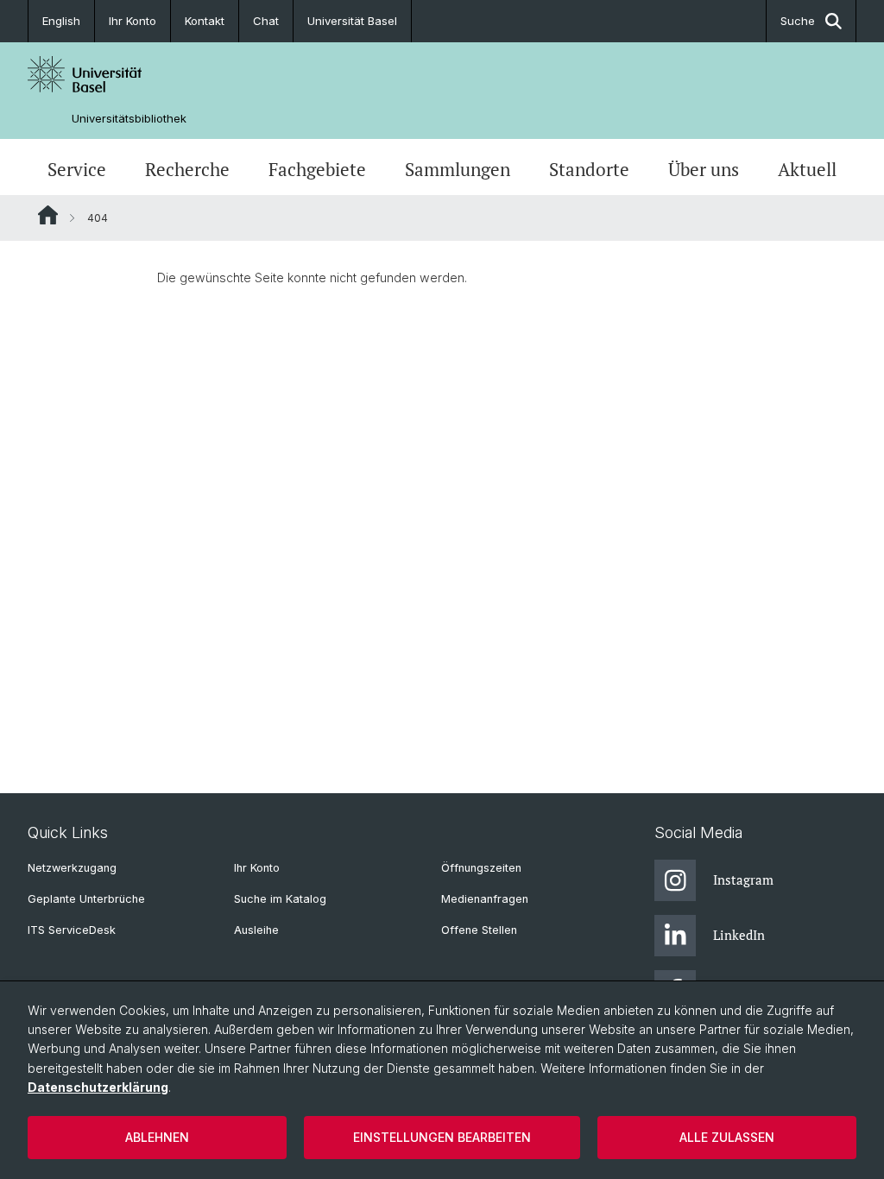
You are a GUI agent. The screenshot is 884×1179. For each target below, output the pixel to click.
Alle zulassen (726, 1137)
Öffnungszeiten (481, 867)
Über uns (703, 169)
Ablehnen (157, 1137)
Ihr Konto (132, 21)
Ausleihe (256, 930)
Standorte (589, 169)
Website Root (48, 214)
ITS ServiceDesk (72, 930)
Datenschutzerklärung (98, 1087)
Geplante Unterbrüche (86, 898)
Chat (266, 21)
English (61, 21)
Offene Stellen (479, 930)
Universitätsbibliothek (129, 118)
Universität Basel (352, 21)
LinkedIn (739, 934)
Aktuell (807, 169)
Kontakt (204, 21)
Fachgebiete (317, 169)
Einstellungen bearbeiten (442, 1137)
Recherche (187, 169)
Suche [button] (797, 21)
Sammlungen (457, 169)
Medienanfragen (484, 898)
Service (76, 169)
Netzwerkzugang (72, 867)
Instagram (743, 879)
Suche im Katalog (280, 898)
